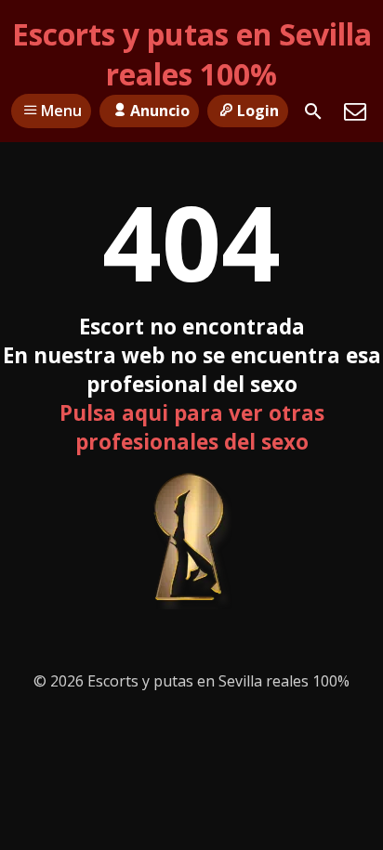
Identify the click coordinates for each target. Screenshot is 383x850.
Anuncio (160, 110)
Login (258, 110)
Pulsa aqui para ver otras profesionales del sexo (191, 427)
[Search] (313, 111)
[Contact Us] (355, 111)
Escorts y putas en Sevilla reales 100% (192, 54)
